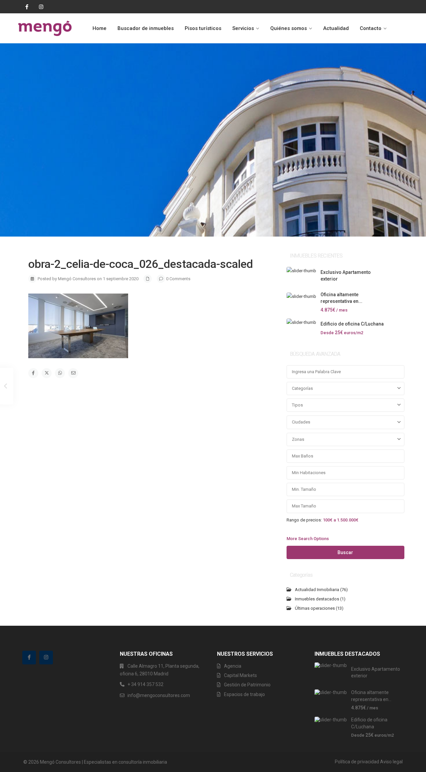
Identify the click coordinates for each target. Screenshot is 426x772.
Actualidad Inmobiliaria (317, 589)
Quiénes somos (288, 28)
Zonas (298, 439)
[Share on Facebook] (33, 373)
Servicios (243, 28)
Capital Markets (240, 675)
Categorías (302, 388)
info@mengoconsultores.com (158, 695)
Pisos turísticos (203, 28)
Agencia (232, 666)
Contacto (370, 28)
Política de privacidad (357, 761)
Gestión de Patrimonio (247, 684)
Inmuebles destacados (317, 598)
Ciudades (301, 421)
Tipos (297, 404)
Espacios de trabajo (244, 694)
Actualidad (336, 28)
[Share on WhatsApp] (60, 373)
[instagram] (39, 6)
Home (99, 28)
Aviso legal (391, 761)
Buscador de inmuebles (145, 28)
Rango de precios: (304, 519)
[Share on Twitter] (47, 373)
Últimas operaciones (315, 608)
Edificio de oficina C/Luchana (352, 324)
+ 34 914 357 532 (145, 684)
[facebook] (25, 6)
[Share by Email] (73, 373)
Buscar (345, 552)
